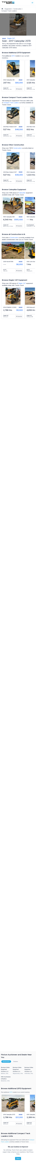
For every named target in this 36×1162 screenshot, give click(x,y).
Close (18, 1158)
